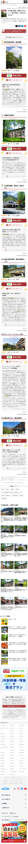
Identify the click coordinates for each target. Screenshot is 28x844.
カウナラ (11, 782)
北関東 (12, 489)
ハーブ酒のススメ (21, 783)
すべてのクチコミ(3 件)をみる (22, 255)
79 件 (17, 279)
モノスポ (23, 780)
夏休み (21, 495)
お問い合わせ (5, 813)
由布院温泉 (21, 771)
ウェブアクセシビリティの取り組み (10, 816)
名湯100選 (4, 498)
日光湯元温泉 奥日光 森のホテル (14, 187)
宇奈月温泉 (21, 749)
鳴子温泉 (21, 728)
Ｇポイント (20, 777)
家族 (3, 489)
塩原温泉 (12, 739)
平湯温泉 (12, 752)
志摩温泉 (2, 771)
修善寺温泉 (21, 744)
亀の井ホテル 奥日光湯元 (13, 418)
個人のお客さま (6, 795)
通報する (25, 109)
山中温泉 (21, 747)
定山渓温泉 (3, 725)
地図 (11, 72)
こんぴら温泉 (22, 758)
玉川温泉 (21, 766)
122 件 (18, 215)
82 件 (17, 143)
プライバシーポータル (19, 820)
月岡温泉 (12, 741)
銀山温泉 (12, 733)
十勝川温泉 (21, 725)
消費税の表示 (13, 813)
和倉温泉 (12, 747)
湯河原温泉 (3, 744)
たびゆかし (21, 782)
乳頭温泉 (12, 728)
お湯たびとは (7, 777)
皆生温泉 (21, 760)
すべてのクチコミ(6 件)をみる (22, 111)
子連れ (7, 489)
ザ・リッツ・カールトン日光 (14, 334)
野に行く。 (6, 782)
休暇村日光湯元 (9, 115)
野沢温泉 (21, 739)
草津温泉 (21, 733)
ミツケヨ (15, 782)
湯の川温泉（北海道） (4, 729)
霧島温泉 (2, 766)
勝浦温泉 (2, 758)
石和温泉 (21, 741)
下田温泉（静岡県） (4, 748)
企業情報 (4, 803)
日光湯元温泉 (15, 495)
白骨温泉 (2, 741)
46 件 (17, 70)
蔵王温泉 (2, 733)
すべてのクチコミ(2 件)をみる (22, 330)
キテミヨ (12, 780)
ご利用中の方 (5, 808)
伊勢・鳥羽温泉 (22, 768)
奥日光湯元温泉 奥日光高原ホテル (14, 260)
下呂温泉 (2, 752)
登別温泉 (12, 725)
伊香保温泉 (3, 736)
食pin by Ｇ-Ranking (13, 783)
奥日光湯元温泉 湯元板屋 (12, 42)
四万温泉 (21, 736)
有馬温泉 (12, 755)
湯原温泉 (2, 763)
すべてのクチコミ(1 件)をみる (22, 414)
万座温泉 (12, 736)
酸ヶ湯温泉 (12, 766)
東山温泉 (21, 730)
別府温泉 (12, 763)
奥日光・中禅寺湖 (6, 495)
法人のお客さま (6, 799)
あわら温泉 (12, 749)
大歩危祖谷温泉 (13, 771)
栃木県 (17, 489)
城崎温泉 (2, 755)
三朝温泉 (2, 760)
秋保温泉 (12, 730)
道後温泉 (12, 758)
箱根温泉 (12, 768)
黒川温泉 (21, 763)
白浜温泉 (21, 755)
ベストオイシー (18, 780)
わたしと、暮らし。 (5, 780)
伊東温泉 (12, 744)
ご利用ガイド (13, 777)
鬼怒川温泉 (3, 739)
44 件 (17, 436)
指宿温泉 (12, 774)
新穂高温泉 (21, 752)
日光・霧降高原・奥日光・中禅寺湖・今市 (11, 492)
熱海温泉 (2, 774)
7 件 (17, 352)
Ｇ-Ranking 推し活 (5, 783)
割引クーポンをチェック (15, 80)
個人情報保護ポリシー (7, 820)
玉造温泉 (12, 760)
